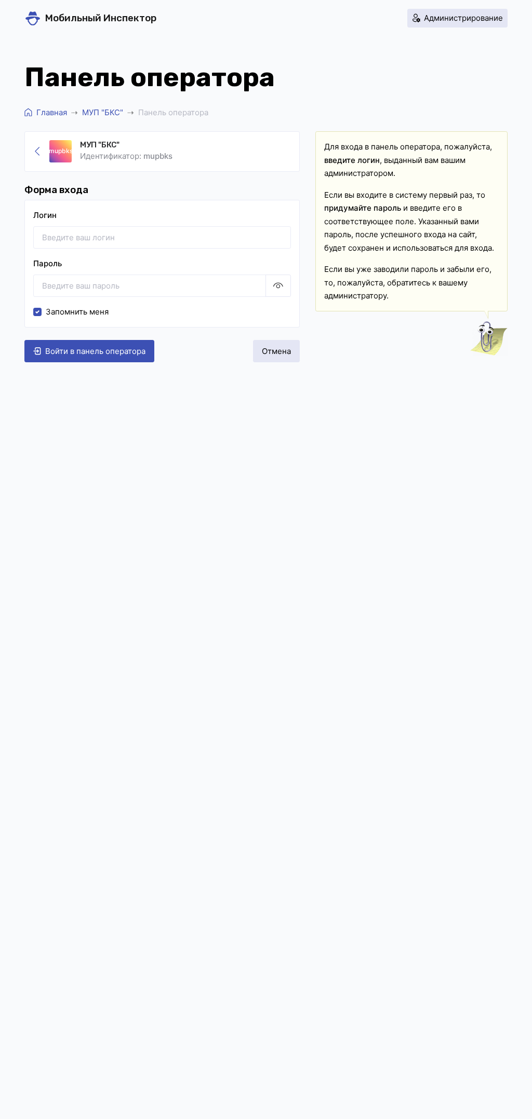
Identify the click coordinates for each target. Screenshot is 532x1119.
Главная (51, 112)
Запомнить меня (77, 312)
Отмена (276, 351)
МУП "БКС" (102, 112)
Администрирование (463, 18)
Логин (45, 215)
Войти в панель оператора (95, 351)
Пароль (47, 263)
